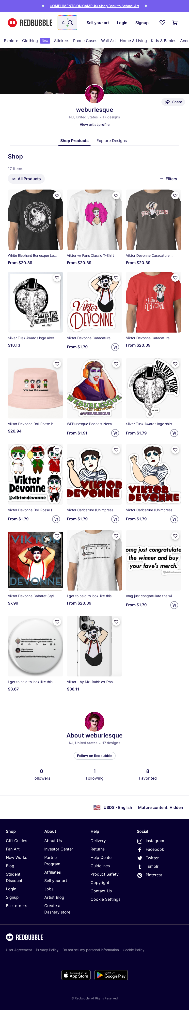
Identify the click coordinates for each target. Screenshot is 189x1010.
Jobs (48, 888)
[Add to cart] (115, 347)
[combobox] (67, 23)
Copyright (100, 882)
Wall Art (108, 40)
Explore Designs (111, 140)
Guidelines (100, 865)
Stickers (61, 40)
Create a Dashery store (57, 908)
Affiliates (52, 872)
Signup (12, 897)
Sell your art (55, 880)
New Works (16, 857)
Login (11, 888)
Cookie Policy (133, 950)
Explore (11, 40)
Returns (98, 849)
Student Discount (14, 877)
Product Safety (105, 874)
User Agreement (19, 950)
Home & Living (133, 40)
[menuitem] (11, 40)
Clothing (35, 40)
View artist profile (95, 124)
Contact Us (101, 890)
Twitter (152, 857)
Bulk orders (16, 905)
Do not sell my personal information (91, 950)
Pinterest (154, 874)
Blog (10, 865)
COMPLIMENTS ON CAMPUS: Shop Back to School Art (94, 6)
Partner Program (52, 860)
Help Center (102, 857)
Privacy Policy (47, 950)
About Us (53, 840)
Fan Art (13, 849)
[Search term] (70, 23)
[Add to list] (57, 195)
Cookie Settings (105, 899)
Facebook (155, 849)
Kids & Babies (163, 40)
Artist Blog (54, 897)
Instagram (155, 840)
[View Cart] (175, 23)
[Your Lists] (162, 23)
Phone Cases (85, 40)
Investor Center (58, 849)
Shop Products (74, 140)
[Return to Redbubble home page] (30, 22)
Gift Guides (16, 840)
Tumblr (152, 866)
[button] (94, 6)
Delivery (98, 840)
